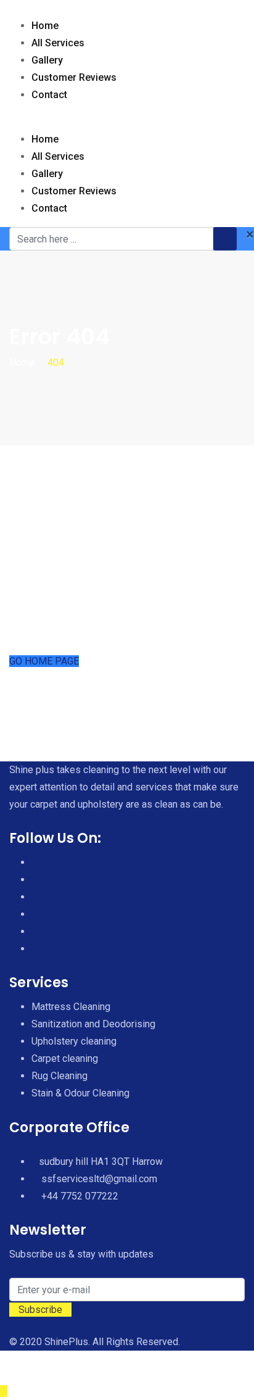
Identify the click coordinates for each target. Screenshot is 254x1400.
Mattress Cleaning (70, 1007)
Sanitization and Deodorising (93, 1024)
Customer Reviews (74, 77)
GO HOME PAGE (44, 661)
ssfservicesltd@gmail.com (99, 1179)
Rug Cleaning (59, 1076)
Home (45, 25)
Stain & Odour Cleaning (80, 1093)
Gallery (47, 60)
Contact (49, 95)
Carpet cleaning (64, 1058)
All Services (57, 43)
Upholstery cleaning (74, 1041)
